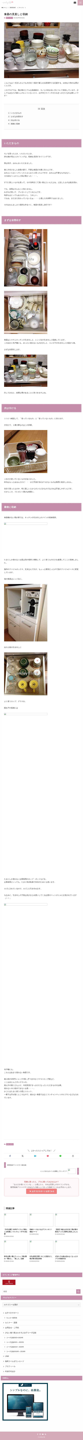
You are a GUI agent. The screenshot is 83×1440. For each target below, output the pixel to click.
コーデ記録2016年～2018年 (15, 1351)
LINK (7, 1356)
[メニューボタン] (80, 2)
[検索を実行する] (78, 1291)
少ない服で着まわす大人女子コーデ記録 (20, 1333)
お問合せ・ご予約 (12, 1328)
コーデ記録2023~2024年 (14, 1337)
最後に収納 (15, 124)
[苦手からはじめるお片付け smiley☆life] (8, 2)
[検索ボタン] (75, 2)
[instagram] (40, 1434)
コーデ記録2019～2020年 (15, 1347)
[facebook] (38, 1434)
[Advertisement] (41, 1121)
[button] (10, 1156)
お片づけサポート (12, 1313)
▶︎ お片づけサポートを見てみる (41, 1191)
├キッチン (9, 17)
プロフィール (10, 1366)
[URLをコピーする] (73, 1156)
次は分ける (15, 120)
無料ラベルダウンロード (14, 1361)
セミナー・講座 (11, 1323)
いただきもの (16, 113)
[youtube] (43, 1434)
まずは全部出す (17, 116)
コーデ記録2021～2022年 (15, 1342)
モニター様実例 (11, 1318)
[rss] (45, 1434)
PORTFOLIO (10, 1371)
